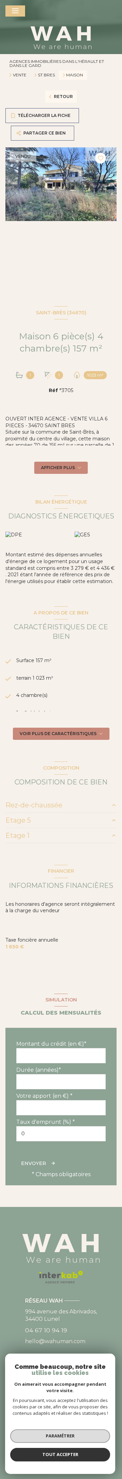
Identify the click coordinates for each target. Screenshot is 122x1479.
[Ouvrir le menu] (15, 11)
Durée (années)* (38, 1070)
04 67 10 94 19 (46, 1330)
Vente (19, 75)
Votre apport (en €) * (44, 1096)
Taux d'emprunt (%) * (45, 1122)
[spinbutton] (61, 1133)
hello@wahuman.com (55, 1341)
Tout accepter (60, 1454)
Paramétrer (60, 1436)
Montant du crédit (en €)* (51, 1044)
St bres (46, 75)
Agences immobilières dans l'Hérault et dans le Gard (56, 63)
